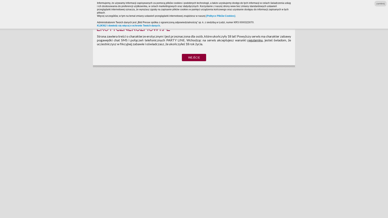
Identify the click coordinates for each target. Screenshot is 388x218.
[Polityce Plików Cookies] (220, 16)
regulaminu (255, 40)
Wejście (194, 57)
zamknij (380, 3)
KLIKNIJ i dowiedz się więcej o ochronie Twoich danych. (128, 25)
